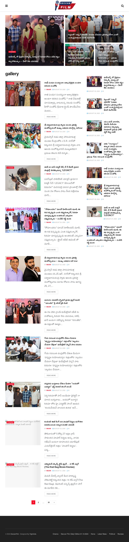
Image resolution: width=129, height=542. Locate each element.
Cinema (12, 52)
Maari (13, 66)
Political (112, 534)
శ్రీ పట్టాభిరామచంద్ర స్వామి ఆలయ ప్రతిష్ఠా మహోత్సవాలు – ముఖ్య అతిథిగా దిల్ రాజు (60, 259)
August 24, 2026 (59, 348)
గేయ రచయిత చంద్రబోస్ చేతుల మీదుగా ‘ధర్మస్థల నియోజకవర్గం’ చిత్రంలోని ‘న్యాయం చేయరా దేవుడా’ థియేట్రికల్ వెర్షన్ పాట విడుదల (63, 341)
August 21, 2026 (59, 471)
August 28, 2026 (59, 89)
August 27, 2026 (59, 174)
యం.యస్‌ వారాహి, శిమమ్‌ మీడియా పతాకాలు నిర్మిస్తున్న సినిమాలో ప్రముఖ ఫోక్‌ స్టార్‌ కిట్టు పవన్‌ (79, 56)
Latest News (102, 534)
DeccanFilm (15, 534)
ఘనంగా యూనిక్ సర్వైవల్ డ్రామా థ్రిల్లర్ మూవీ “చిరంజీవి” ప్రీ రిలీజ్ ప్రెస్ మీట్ (62, 301)
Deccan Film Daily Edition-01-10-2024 (74, 534)
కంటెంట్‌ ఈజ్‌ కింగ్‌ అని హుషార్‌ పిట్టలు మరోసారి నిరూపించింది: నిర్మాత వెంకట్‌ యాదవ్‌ (63, 423)
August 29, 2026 (23, 66)
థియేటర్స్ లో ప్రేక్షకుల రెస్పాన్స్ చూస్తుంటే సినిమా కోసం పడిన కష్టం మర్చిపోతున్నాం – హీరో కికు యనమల (34, 58)
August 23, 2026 (59, 390)
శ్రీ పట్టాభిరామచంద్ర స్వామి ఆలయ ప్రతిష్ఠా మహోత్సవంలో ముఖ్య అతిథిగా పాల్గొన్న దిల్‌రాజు (63, 126)
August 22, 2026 (59, 428)
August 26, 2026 (59, 222)
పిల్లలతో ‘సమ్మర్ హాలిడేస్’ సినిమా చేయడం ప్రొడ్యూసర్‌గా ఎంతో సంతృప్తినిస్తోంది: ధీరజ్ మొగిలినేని (93, 36)
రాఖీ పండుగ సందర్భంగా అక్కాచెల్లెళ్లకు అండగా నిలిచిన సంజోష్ (62, 84)
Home (93, 534)
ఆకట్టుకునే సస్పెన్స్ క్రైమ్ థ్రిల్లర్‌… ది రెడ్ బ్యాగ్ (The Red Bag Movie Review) (61, 465)
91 (49, 502)
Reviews (121, 534)
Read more (51, 117)
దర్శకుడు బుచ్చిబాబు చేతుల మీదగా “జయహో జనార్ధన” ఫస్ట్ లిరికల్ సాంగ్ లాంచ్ (61, 385)
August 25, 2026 (59, 307)
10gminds (32, 534)
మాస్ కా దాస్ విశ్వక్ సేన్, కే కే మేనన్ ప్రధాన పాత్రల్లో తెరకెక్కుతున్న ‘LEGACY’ (61, 168)
